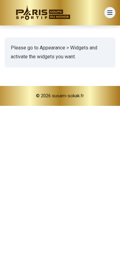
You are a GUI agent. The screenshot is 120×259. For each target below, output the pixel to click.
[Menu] (109, 12)
